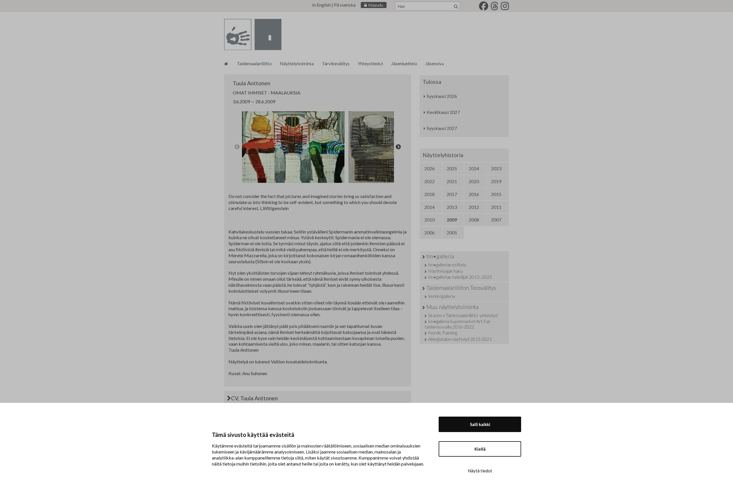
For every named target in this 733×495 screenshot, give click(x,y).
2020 (474, 181)
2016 (474, 194)
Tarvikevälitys (336, 63)
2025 (452, 168)
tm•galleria (440, 256)
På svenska (345, 4)
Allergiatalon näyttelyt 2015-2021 (460, 339)
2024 (474, 168)
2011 (496, 207)
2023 (496, 168)
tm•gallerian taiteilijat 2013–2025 (460, 277)
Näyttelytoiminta (297, 63)
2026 (429, 168)
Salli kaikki (480, 424)
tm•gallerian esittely (447, 264)
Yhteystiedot (370, 63)
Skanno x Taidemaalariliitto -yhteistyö (463, 315)
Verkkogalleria (441, 296)
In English (321, 4)
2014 (429, 207)
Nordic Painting (442, 332)
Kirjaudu (375, 5)
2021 (452, 181)
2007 (496, 219)
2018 (429, 194)
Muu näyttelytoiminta (452, 307)
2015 (496, 194)
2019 (496, 181)
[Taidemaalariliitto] (226, 63)
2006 (429, 232)
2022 (429, 181)
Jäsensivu (434, 63)
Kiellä (480, 449)
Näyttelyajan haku (445, 271)
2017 (452, 194)
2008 (474, 219)
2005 (452, 232)
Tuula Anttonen (251, 83)
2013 (452, 207)
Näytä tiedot (480, 470)
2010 (429, 219)
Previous (237, 147)
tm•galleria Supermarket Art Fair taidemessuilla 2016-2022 (458, 323)
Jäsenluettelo (404, 63)
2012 (474, 207)
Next (398, 147)
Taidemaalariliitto (254, 63)
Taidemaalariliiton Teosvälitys (461, 287)
